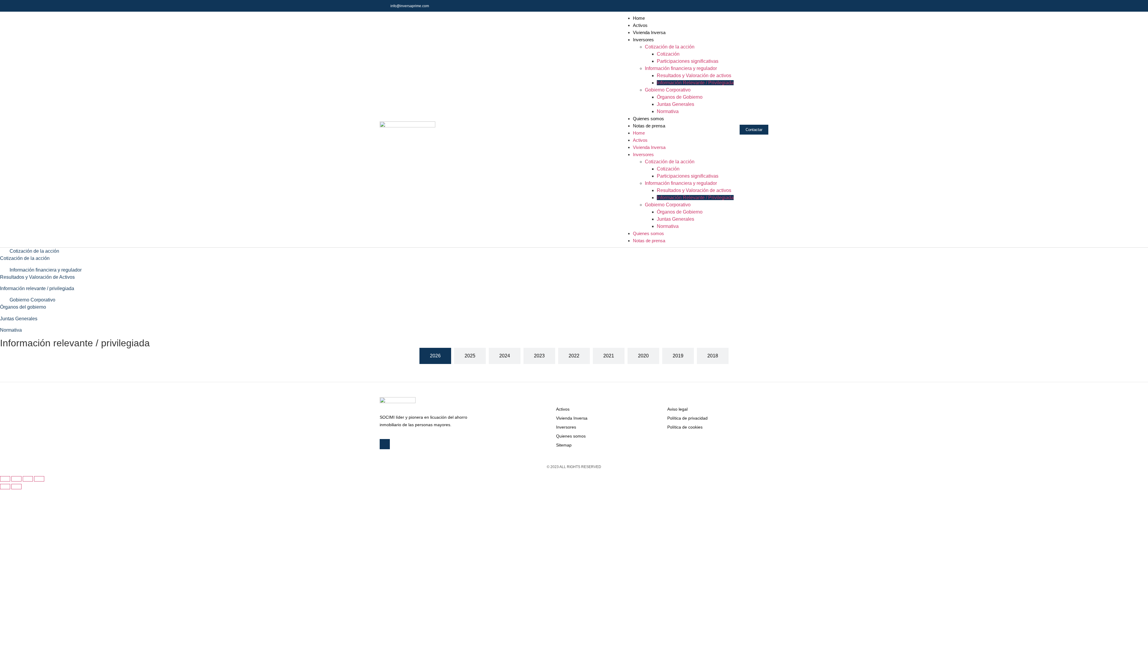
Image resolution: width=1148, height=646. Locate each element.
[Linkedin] (762, 6)
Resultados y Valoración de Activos (37, 277)
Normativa (668, 111)
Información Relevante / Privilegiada (695, 82)
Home (639, 18)
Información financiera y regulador (681, 68)
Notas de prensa (649, 125)
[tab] (435, 356)
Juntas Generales (675, 104)
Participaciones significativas (687, 61)
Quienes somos (648, 118)
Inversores (643, 39)
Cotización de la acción (669, 46)
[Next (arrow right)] (16, 486)
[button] (574, 251)
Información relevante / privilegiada (37, 288)
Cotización (668, 54)
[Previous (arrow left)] (5, 486)
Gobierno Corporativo (668, 89)
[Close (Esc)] (5, 479)
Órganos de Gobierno (680, 97)
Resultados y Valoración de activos (694, 75)
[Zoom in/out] (39, 479)
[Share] (16, 479)
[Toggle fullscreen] (28, 479)
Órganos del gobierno (23, 307)
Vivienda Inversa (649, 32)
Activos (640, 25)
